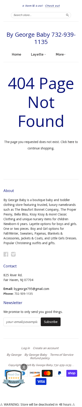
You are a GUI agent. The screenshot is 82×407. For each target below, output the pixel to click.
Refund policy (40, 358)
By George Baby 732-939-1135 (41, 38)
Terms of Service (61, 354)
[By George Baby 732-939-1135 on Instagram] (13, 254)
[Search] (67, 15)
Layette (37, 54)
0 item (32, 5)
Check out (52, 5)
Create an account (46, 348)
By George (14, 354)
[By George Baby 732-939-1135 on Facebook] (5, 254)
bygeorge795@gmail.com (31, 289)
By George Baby (35, 354)
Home (16, 54)
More (60, 54)
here (71, 142)
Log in (25, 348)
